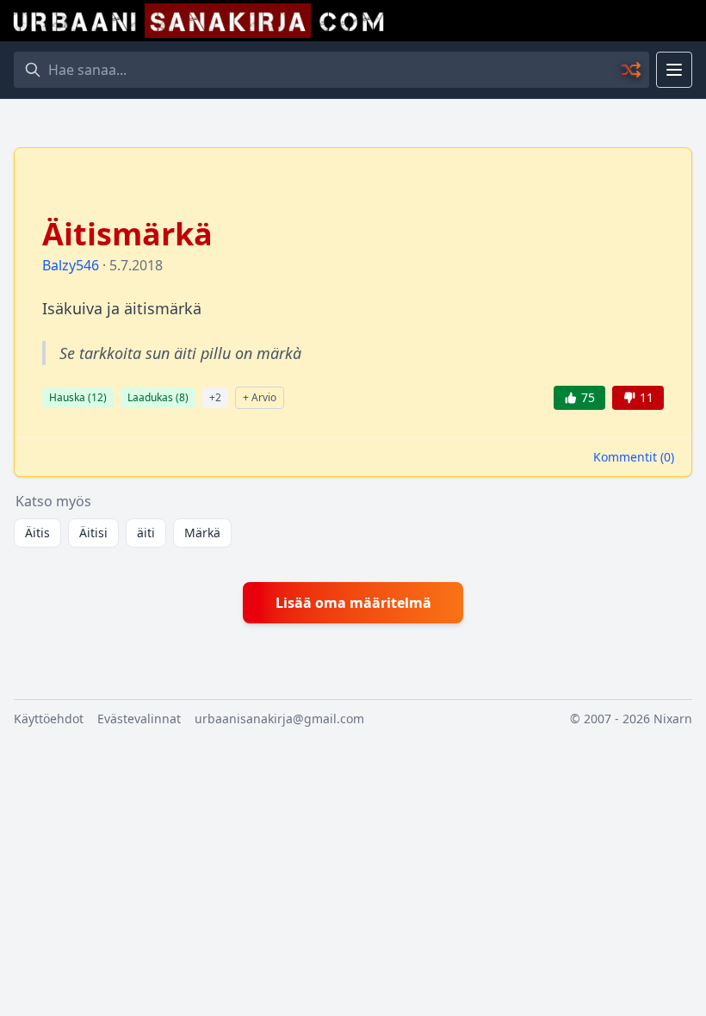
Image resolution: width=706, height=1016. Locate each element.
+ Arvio (259, 397)
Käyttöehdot (49, 718)
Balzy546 (70, 265)
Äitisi (93, 532)
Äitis (37, 532)
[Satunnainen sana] (632, 69)
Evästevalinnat (139, 718)
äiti (146, 532)
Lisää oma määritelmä (353, 602)
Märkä (202, 532)
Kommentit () (633, 457)
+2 (215, 397)
